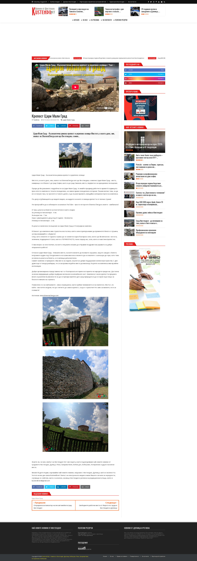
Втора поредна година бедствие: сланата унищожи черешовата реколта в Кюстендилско (74, 58)
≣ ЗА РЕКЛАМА (94, 20)
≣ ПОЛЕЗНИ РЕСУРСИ (120, 20)
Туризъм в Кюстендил (117, 2)
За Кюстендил (55, 2)
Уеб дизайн (82, 534)
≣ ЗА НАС (84, 20)
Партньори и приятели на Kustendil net (93, 2)
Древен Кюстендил (69, 2)
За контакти (132, 2)
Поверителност (134, 556)
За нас (112, 556)
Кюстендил (112, 58)
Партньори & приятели (158, 556)
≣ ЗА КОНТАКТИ (106, 20)
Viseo (48, 558)
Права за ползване (122, 556)
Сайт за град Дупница (85, 535)
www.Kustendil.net (53, 475)
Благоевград (82, 533)
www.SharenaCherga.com (49, 295)
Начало (105, 556)
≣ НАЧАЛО (75, 20)
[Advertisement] (98, 38)
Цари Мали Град (68, 120)
